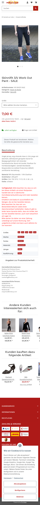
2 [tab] (20, 66)
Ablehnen (20, 497)
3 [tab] (22, 66)
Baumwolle (21, 245)
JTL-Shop (23, 502)
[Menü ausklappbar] (3, 1)
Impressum (8, 478)
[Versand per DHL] (15, 434)
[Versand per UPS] (6, 440)
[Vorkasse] (15, 428)
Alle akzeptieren (20, 484)
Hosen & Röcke (15, 90)
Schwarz (20, 241)
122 (35, 232)
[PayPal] (6, 428)
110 (31, 232)
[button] (27, 2)
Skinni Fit (21, 237)
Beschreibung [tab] (8, 150)
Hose (19, 253)
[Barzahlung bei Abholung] (24, 428)
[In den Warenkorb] (3, 24)
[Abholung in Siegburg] (24, 434)
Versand (27, 119)
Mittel (20, 249)
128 (27, 232)
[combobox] (20, 105)
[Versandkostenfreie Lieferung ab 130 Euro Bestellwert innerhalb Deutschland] (6, 434)
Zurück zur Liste (8, 17)
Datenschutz (18, 478)
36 (19, 232)
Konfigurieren (20, 490)
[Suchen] (35, 8)
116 (23, 232)
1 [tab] (17, 66)
